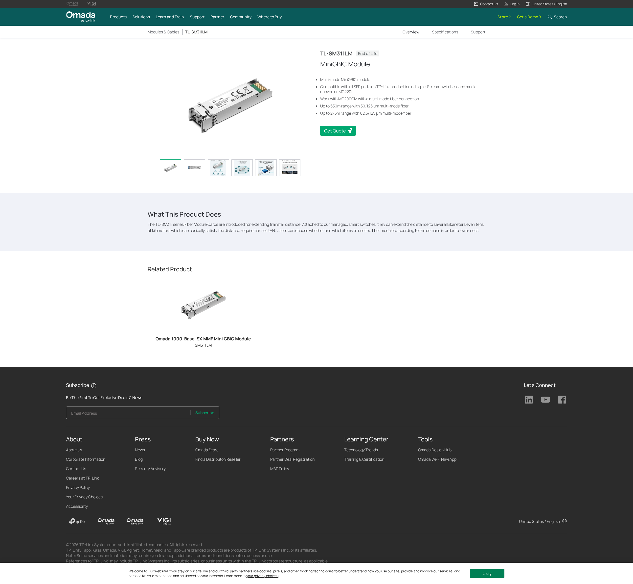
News (140, 450)
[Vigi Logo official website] (91, 4)
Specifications (445, 32)
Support (478, 32)
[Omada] (106, 521)
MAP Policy (279, 468)
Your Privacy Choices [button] (84, 497)
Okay (487, 573)
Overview (411, 32)
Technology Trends (361, 450)
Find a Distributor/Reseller (218, 459)
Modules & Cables (163, 32)
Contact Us (76, 468)
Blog (139, 459)
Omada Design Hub (435, 450)
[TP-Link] (77, 521)
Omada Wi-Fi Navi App (437, 459)
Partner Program (284, 450)
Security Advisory (150, 468)
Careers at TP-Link (82, 478)
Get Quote (335, 131)
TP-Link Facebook (562, 400)
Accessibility (77, 506)
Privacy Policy (78, 487)
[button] (486, 3)
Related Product (170, 269)
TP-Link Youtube (545, 400)
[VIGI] (164, 521)
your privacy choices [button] (262, 575)
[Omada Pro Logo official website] (72, 4)
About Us (74, 450)
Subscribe (204, 412)
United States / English (539, 521)
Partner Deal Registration (292, 459)
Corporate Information (85, 459)
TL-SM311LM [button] (196, 32)
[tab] (170, 167)
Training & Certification (364, 459)
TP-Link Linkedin (529, 400)
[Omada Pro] (135, 521)
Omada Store (207, 450)
